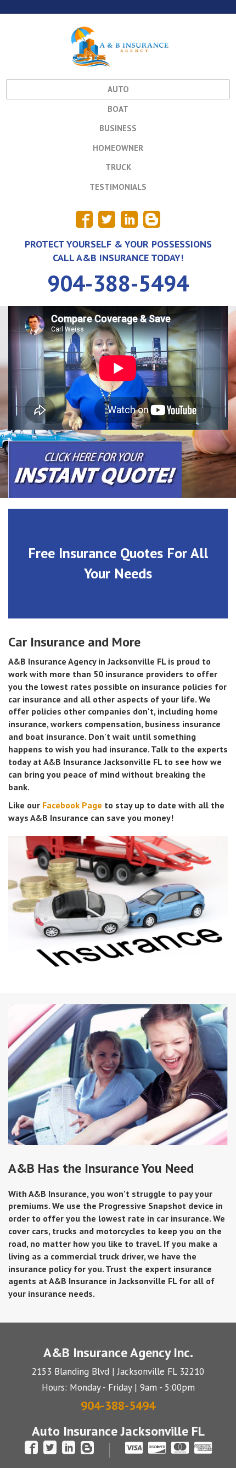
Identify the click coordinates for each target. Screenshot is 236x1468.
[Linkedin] (129, 219)
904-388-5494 (118, 282)
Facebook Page (72, 805)
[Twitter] (106, 219)
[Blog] (151, 219)
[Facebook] (84, 219)
